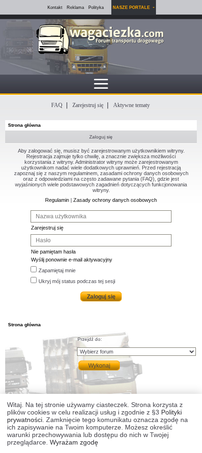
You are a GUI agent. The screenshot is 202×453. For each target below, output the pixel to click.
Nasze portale (132, 7)
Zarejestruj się (87, 105)
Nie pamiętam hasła (53, 251)
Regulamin (57, 200)
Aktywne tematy (131, 105)
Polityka (96, 7)
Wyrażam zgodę (74, 442)
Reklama (75, 7)
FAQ (56, 105)
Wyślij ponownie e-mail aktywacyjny (71, 259)
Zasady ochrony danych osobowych (115, 200)
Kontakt (54, 7)
